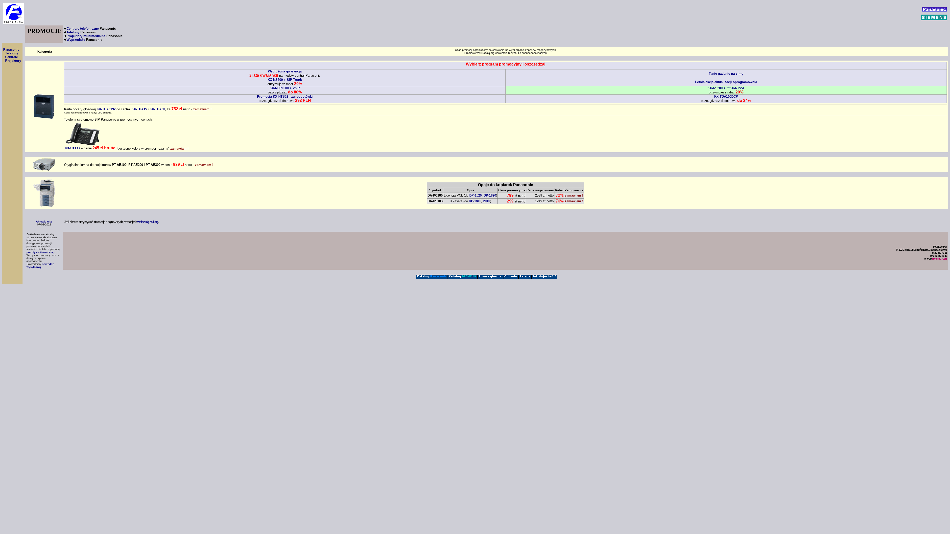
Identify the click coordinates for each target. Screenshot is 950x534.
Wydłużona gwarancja (285, 71)
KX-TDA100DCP (726, 96)
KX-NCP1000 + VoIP (285, 88)
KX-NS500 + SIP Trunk (285, 80)
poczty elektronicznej (40, 252)
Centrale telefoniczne (91, 28)
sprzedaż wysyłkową (40, 265)
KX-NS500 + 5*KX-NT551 (726, 88)
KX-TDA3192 (106, 109)
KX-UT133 (72, 148)
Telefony (81, 32)
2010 (486, 201)
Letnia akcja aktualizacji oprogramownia (726, 82)
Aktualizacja (44, 221)
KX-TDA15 (139, 109)
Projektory (13, 61)
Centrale (11, 57)
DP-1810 (475, 201)
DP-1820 (490, 195)
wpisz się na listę (147, 222)
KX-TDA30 (157, 109)
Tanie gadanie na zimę (726, 73)
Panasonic (11, 49)
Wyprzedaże (84, 40)
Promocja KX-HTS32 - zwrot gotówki (285, 96)
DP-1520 (475, 195)
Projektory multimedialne (94, 36)
